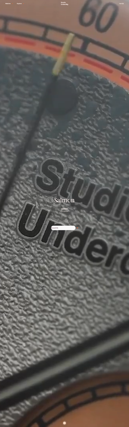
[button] (77, 228)
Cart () (121, 3)
